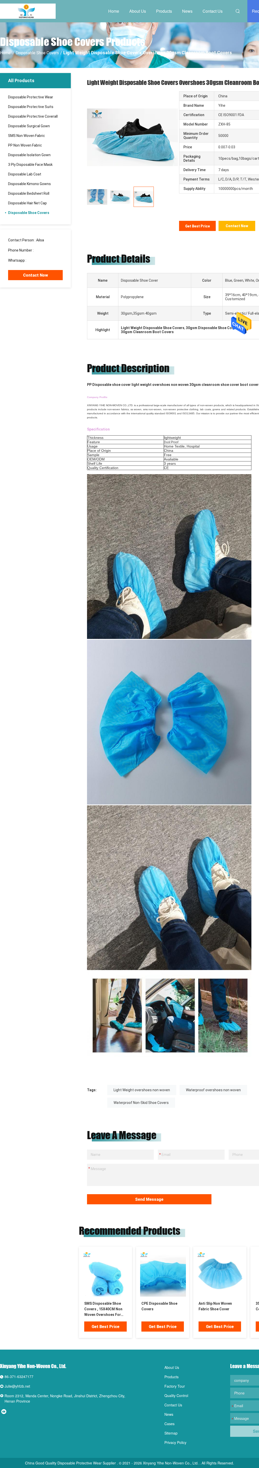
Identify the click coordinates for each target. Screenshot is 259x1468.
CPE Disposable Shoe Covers (159, 1306)
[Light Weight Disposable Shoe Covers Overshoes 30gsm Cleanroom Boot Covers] (132, 137)
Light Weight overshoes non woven (142, 1090)
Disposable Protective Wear (30, 97)
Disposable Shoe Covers (37, 52)
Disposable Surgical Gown (29, 126)
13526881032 (45, 250)
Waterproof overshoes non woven (213, 1090)
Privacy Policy (175, 1442)
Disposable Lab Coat (24, 174)
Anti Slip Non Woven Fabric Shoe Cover (215, 1306)
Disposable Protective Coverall (33, 116)
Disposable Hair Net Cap (27, 203)
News (187, 11)
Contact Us (213, 11)
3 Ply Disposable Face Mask (30, 165)
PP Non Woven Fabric (25, 145)
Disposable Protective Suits (30, 107)
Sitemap (171, 1433)
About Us (137, 11)
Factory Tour (174, 1386)
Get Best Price (197, 226)
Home (113, 11)
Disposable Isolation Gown (29, 155)
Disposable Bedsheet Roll (28, 193)
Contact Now (35, 275)
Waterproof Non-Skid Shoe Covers (141, 1103)
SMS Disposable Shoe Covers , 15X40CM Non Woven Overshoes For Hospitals (103, 1309)
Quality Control (176, 1395)
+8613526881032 (41, 260)
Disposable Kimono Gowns (29, 184)
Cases (169, 1423)
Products (164, 11)
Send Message (149, 1199)
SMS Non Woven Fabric (26, 136)
